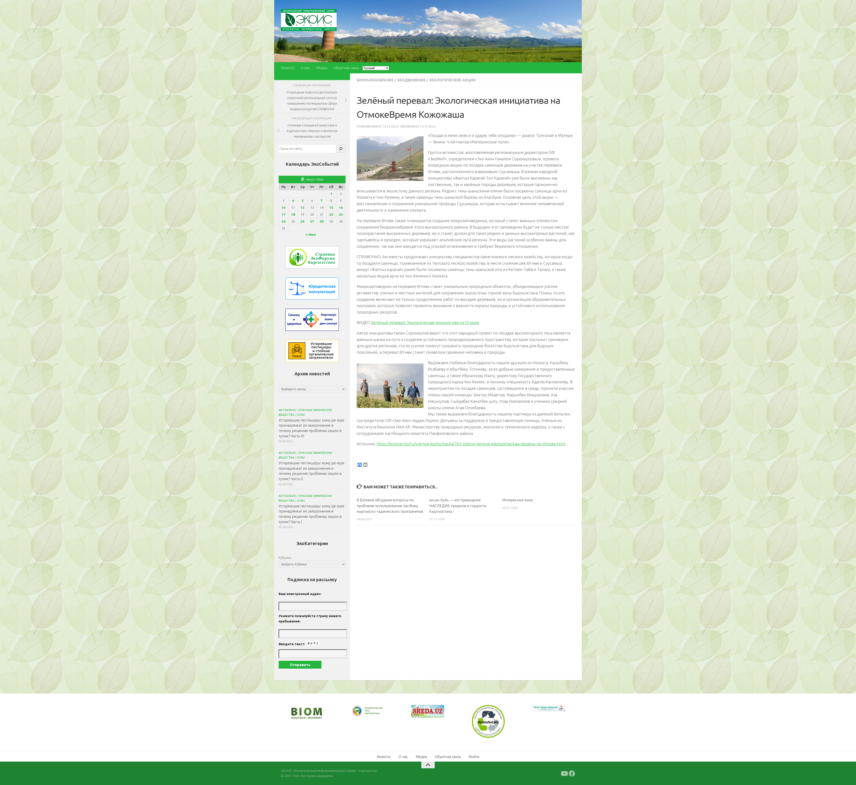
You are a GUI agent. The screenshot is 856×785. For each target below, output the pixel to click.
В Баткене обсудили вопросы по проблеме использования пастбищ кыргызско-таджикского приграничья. (390, 505)
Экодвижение (411, 80)
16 (341, 207)
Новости (287, 68)
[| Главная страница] (309, 20)
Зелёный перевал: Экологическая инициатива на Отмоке (425, 322)
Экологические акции (452, 80)
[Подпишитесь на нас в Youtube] (564, 773)
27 (312, 221)
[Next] (374, 714)
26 (302, 221)
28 (322, 221)
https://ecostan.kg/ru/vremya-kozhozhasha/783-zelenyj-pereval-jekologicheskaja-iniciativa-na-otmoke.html (471, 444)
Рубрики (285, 558)
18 (293, 214)
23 (341, 214)
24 (284, 221)
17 (284, 214)
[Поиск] (341, 149)
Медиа (321, 68)
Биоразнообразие (375, 80)
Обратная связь (346, 68)
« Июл (311, 234)
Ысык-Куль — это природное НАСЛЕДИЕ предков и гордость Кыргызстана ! (457, 505)
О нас (305, 68)
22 (331, 214)
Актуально (287, 409)
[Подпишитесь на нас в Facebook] (572, 773)
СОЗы (301, 414)
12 (302, 207)
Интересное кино (517, 500)
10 (284, 207)
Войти (474, 756)
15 (331, 207)
